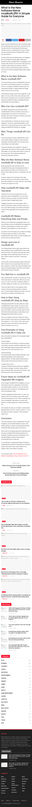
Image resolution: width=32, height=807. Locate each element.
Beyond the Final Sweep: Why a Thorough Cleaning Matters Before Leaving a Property (14, 573)
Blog (3, 498)
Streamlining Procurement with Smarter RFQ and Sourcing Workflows (19, 639)
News (2, 705)
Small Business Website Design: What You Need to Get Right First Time (19, 632)
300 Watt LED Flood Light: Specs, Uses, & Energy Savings (15, 550)
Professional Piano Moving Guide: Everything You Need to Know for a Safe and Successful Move (15, 596)
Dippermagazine (8, 803)
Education (4, 672)
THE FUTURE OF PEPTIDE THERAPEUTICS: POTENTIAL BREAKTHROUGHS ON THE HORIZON (15, 502)
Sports (3, 714)
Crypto (3, 669)
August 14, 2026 (12, 635)
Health (3, 690)
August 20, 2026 (9, 505)
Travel (3, 720)
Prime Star (4, 553)
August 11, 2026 (12, 641)
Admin (7, 20)
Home (2, 800)
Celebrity (4, 666)
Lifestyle (4, 699)
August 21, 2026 (12, 613)
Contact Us (24, 800)
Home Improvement (7, 693)
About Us (8, 800)
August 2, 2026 (9, 530)
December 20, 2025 (16, 20)
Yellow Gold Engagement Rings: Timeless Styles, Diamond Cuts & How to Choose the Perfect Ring (20, 609)
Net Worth (4, 702)
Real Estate (5, 708)
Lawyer (3, 696)
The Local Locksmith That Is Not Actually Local (19, 625)
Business (4, 663)
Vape (2, 723)
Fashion (3, 678)
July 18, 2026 (11, 553)
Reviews (3, 711)
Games (3, 684)
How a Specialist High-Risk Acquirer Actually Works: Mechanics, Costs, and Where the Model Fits (15, 526)
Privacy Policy (16, 800)
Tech (2, 717)
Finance (3, 681)
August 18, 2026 (12, 628)
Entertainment (5, 675)
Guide (3, 687)
